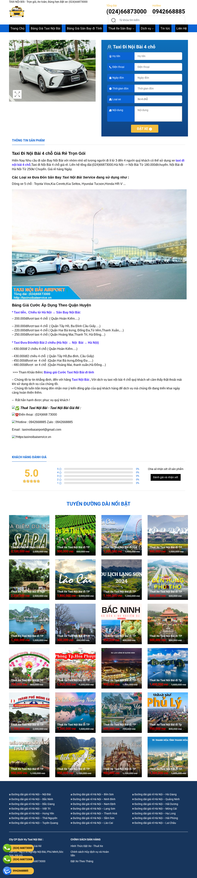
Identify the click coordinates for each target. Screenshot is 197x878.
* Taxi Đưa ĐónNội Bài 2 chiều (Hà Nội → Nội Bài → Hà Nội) (55, 342)
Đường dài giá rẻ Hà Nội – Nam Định (94, 804)
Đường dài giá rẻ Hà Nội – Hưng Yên (32, 813)
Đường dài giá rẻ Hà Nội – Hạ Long (155, 813)
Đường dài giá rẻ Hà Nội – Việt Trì (30, 808)
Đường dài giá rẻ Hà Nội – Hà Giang (155, 794)
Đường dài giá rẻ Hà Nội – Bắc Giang (33, 804)
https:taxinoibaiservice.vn (34, 437)
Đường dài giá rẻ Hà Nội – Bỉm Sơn (93, 794)
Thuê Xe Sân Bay (120, 28)
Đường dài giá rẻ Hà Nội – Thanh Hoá (94, 813)
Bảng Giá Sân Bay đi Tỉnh (84, 28)
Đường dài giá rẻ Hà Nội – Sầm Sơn (93, 818)
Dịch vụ (146, 28)
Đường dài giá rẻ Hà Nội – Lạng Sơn (93, 808)
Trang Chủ (17, 28)
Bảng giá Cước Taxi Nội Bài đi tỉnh (69, 372)
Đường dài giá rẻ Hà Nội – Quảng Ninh (157, 799)
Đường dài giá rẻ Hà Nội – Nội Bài (31, 794)
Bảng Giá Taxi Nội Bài (45, 28)
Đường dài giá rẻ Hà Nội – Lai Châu (155, 822)
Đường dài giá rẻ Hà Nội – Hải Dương (156, 804)
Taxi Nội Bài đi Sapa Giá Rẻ (27, 547)
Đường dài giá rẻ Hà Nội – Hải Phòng (156, 818)
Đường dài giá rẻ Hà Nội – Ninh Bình (93, 799)
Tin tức (165, 28)
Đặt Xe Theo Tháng (82, 861)
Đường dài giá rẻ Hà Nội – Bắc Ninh (32, 799)
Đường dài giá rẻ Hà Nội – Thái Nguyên (34, 818)
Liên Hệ (181, 28)
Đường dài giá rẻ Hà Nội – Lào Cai (92, 822)
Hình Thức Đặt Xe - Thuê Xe (87, 846)
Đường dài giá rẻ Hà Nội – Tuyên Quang (34, 822)
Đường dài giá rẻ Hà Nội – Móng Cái (155, 808)
